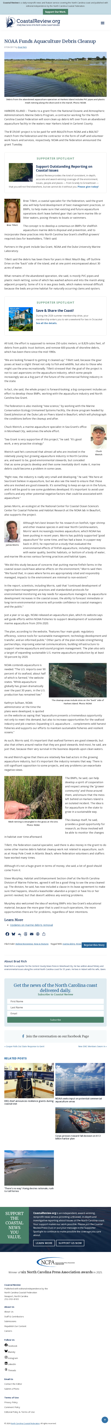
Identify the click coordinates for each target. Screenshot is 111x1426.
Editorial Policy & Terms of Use (19, 1411)
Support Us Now (70, 1243)
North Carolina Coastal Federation (20, 1292)
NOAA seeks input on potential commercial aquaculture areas (78, 1100)
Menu (103, 21)
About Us (8, 1311)
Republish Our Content (15, 1326)
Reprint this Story (94, 945)
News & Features (41, 944)
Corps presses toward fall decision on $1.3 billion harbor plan (78, 1137)
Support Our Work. (55, 11)
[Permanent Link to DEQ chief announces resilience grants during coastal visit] (29, 1080)
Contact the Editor (13, 1383)
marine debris (69, 944)
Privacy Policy (10, 1402)
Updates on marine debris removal (31, 925)
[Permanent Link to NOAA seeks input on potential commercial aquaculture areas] (80, 1079)
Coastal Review (10, 2)
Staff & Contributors (14, 1316)
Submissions (10, 1321)
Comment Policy (12, 1407)
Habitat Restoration (24, 944)
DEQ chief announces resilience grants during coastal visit (28, 1102)
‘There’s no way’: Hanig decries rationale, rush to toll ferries (29, 1190)
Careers (8, 1330)
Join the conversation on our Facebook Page (57, 1036)
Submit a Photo (11, 1388)
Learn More (44, 1243)
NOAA (78, 944)
